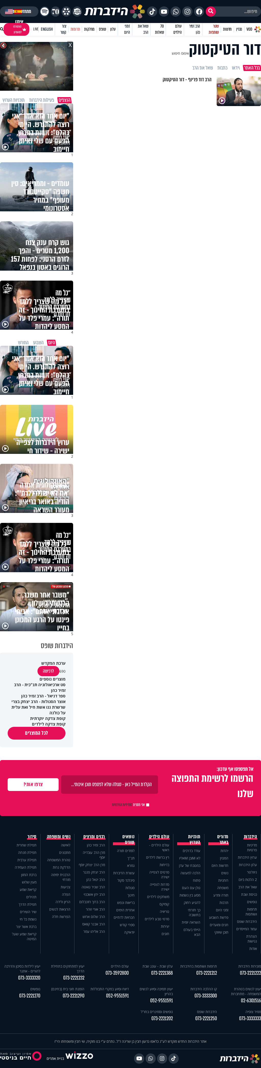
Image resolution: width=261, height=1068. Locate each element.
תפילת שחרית (26, 845)
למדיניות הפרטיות (122, 805)
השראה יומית (191, 922)
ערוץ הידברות (247, 857)
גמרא (131, 865)
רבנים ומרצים (94, 837)
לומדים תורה (126, 850)
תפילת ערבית (26, 859)
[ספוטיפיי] (44, 11)
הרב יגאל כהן (95, 879)
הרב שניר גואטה (93, 887)
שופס (102, 29)
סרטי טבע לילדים (157, 918)
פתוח (196, 880)
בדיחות (164, 864)
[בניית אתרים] (79, 1058)
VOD (249, 29)
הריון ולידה (63, 901)
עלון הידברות (248, 864)
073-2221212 (206, 973)
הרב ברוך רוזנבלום (92, 901)
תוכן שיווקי (221, 932)
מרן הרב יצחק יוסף (92, 864)
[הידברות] (114, 11)
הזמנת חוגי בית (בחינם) (67, 988)
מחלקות (89, 29)
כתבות (222, 68)
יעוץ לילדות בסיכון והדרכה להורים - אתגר (22, 968)
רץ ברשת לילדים (157, 857)
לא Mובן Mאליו (189, 858)
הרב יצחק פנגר (94, 872)
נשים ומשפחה (59, 837)
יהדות (224, 850)
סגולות (130, 887)
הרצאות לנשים (59, 909)
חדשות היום (220, 865)
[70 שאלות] (55, 11)
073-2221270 (29, 996)
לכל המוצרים (36, 733)
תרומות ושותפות (251, 911)
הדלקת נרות (61, 867)
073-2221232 (73, 978)
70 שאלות (159, 29)
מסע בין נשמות (189, 895)
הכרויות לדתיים (124, 917)
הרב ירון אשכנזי (94, 894)
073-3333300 (205, 996)
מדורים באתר (222, 839)
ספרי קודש (127, 924)
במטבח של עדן (189, 865)
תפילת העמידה (25, 867)
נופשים (252, 901)
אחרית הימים (125, 910)
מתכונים (64, 852)
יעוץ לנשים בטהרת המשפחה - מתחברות (246, 991)
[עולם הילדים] (77, 11)
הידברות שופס (247, 921)
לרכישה (48, 671)
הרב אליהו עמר (94, 931)
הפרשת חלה (61, 916)
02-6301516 (251, 1000)
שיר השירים (28, 911)
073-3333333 (250, 1018)
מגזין (239, 29)
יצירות (165, 926)
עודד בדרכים (191, 850)
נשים (224, 872)
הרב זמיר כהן (194, 29)
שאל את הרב (143, 29)
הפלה (66, 894)
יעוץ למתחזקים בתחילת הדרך (67, 968)
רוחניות (223, 880)
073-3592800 (117, 973)
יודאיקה (129, 932)
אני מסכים (128, 805)
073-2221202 (162, 1018)
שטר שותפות (214, 29)
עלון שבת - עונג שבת (157, 966)
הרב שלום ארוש (94, 916)
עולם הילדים (177, 29)
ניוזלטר (252, 872)
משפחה (222, 887)
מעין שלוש (29, 882)
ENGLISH (47, 29)
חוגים (165, 933)
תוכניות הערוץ (194, 839)
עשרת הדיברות (124, 872)
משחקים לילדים (158, 896)
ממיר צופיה (253, 1011)
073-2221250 (206, 1018)
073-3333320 (29, 978)
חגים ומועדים (219, 924)
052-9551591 (161, 1000)
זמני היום (127, 29)
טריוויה (164, 911)
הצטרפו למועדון (17, 29)
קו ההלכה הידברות (203, 988)
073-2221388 (162, 973)
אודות (253, 948)
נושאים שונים (128, 839)
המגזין (224, 858)
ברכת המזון (28, 874)
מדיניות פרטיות (252, 847)
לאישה (65, 845)
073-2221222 (250, 973)
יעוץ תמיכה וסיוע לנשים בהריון (156, 991)
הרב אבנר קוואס (93, 924)
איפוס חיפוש (180, 53)
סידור (32, 837)
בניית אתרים (55, 1058)
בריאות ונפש (126, 902)
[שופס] (66, 11)
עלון (112, 29)
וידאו (235, 68)
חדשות (227, 29)
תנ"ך (131, 858)
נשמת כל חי (28, 919)
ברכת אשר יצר (26, 926)
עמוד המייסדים (246, 928)
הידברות (250, 837)
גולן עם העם (191, 887)
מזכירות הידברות (249, 966)
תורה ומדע (220, 895)
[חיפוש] (211, 11)
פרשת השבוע (218, 917)
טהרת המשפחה (58, 859)
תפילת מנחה (27, 852)
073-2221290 (73, 996)
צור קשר (63, 29)
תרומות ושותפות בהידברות (198, 966)
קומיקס (164, 904)
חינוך (131, 895)
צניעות (65, 887)
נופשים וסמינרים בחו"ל (157, 1011)
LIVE (35, 29)
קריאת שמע (28, 889)
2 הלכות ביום (248, 879)
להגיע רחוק (192, 902)
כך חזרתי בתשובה (194, 912)
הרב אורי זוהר (95, 909)
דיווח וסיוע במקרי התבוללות (109, 988)
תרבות (223, 902)
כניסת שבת (249, 894)
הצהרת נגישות (251, 939)
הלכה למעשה (190, 872)
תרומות (75, 29)
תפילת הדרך (27, 904)
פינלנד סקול (126, 880)
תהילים (31, 896)
